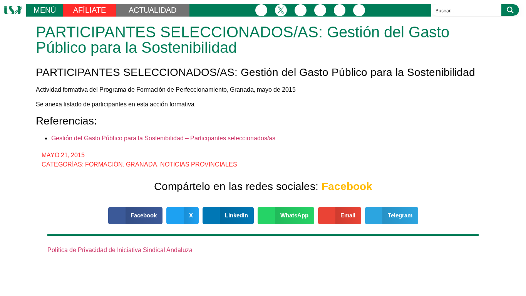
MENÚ (45, 10)
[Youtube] (340, 10)
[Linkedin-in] (320, 10)
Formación (104, 164)
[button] (135, 215)
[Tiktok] (359, 10)
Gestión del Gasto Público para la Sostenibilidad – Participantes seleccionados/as (163, 138)
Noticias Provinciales (198, 164)
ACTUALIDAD (152, 10)
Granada (141, 164)
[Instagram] (301, 10)
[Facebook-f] (261, 10)
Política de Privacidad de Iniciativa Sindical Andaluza (120, 250)
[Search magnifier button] (510, 10)
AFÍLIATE (89, 10)
